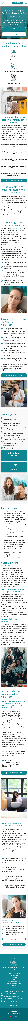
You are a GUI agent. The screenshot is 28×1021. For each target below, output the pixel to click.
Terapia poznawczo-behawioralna (14, 71)
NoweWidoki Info (14, 1011)
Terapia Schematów (19, 558)
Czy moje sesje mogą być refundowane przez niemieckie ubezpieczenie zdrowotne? (13, 704)
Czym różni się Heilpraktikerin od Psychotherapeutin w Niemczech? (11, 763)
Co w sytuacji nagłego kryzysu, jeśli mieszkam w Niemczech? (15, 886)
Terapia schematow (14, 83)
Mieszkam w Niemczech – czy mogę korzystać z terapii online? (13, 753)
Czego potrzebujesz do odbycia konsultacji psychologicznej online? (14, 860)
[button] (26, 3)
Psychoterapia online (14, 60)
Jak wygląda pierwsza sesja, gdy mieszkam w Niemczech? (14, 824)
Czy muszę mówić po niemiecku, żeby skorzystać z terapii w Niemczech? (13, 869)
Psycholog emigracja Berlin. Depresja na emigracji (13, 590)
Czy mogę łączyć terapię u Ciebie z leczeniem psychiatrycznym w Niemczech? (12, 878)
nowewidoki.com (16, 1013)
